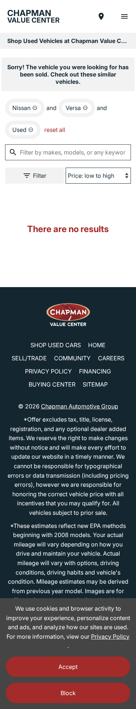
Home (97, 345)
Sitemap (95, 384)
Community (72, 358)
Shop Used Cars (55, 345)
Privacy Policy (48, 371)
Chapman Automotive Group (79, 406)
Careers (111, 358)
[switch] (124, 16)
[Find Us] (101, 16)
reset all (54, 129)
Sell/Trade (29, 358)
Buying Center (52, 384)
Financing (95, 371)
